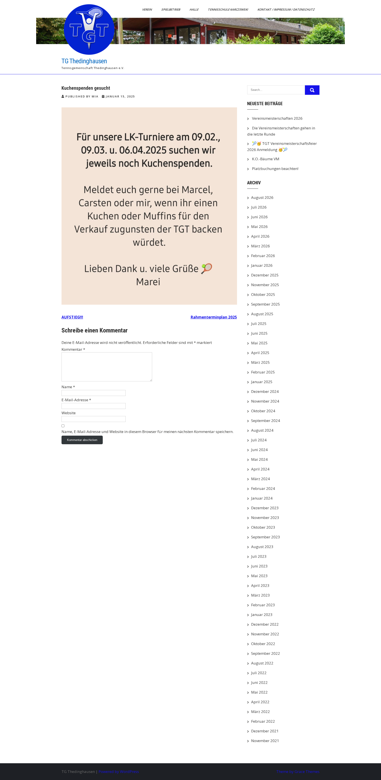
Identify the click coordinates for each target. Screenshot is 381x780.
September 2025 (265, 304)
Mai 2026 (259, 226)
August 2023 (262, 546)
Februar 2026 (263, 255)
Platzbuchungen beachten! (275, 168)
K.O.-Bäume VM (265, 158)
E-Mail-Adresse (76, 399)
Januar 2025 (262, 381)
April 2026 (260, 236)
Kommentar (73, 349)
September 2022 (265, 653)
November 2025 (265, 284)
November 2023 (265, 517)
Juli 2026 (259, 207)
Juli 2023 (259, 556)
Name (68, 386)
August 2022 (262, 663)
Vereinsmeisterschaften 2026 (277, 118)
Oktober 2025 (263, 294)
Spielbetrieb (171, 9)
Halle (194, 9)
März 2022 (260, 711)
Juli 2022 (259, 672)
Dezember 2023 (265, 507)
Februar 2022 (263, 721)
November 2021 (265, 740)
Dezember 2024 (265, 391)
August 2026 (262, 197)
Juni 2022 (259, 682)
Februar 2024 (263, 488)
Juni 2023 (259, 566)
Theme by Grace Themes (297, 771)
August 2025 (262, 313)
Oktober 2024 (263, 410)
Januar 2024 (262, 498)
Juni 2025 (259, 333)
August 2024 (262, 430)
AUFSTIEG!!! (72, 317)
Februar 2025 (263, 372)
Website (69, 412)
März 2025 (260, 362)
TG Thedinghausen (84, 61)
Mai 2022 (259, 692)
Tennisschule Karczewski (228, 9)
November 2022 (265, 633)
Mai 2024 (259, 459)
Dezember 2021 (265, 730)
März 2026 (260, 245)
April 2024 (260, 469)
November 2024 (265, 401)
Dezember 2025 (265, 275)
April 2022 (260, 701)
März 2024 (260, 478)
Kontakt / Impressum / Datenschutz (286, 9)
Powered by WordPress (119, 771)
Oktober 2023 (263, 527)
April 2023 (260, 585)
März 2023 (260, 595)
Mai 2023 (259, 575)
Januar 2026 (262, 265)
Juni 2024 (259, 449)
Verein (147, 9)
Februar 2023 (263, 604)
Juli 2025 (259, 323)
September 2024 (265, 420)
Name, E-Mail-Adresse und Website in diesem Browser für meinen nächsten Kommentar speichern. (147, 431)
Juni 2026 (259, 216)
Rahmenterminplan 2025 (213, 317)
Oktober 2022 (263, 643)
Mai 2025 (259, 342)
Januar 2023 (262, 614)
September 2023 (265, 536)
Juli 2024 (259, 439)
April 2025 (260, 352)
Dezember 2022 (265, 624)
